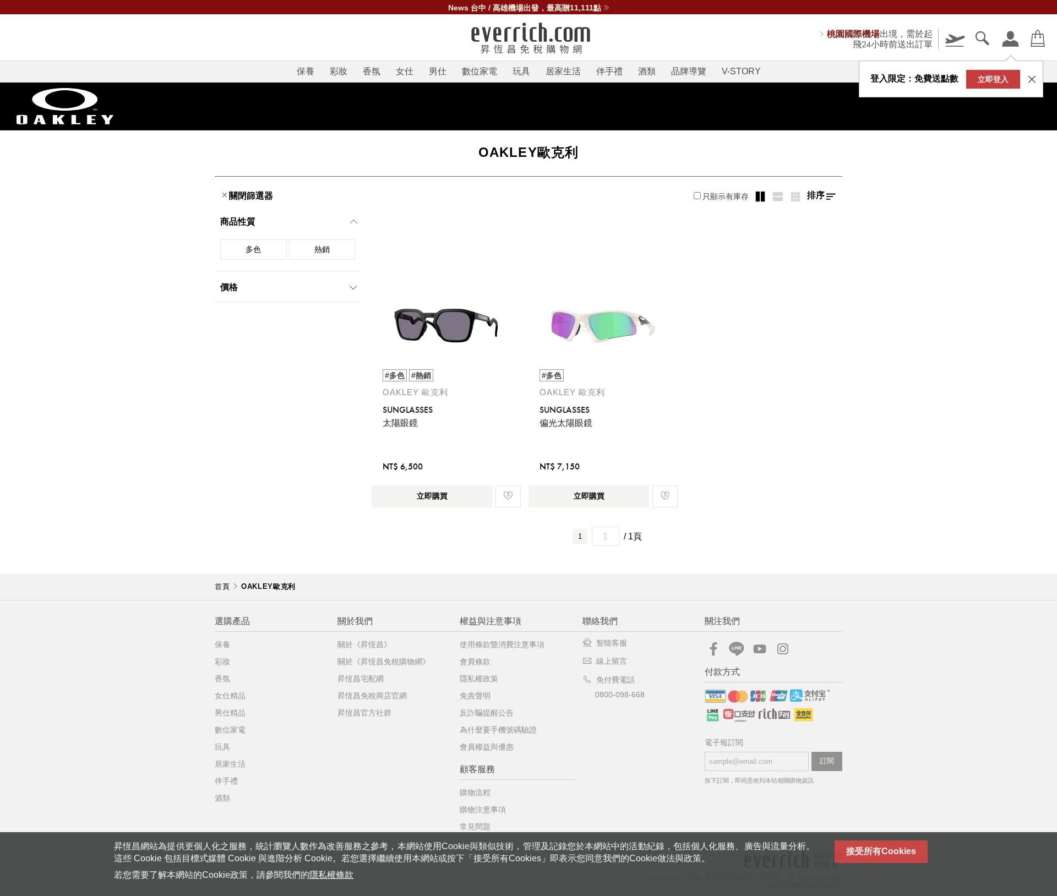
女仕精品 (230, 695)
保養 (305, 71)
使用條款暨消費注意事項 (502, 644)
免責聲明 (475, 695)
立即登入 (993, 79)
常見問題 (475, 826)
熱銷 (322, 249)
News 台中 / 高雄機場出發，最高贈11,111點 (524, 7)
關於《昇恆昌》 (364, 644)
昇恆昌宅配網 (360, 678)
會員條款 (475, 661)
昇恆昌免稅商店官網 (372, 695)
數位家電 (479, 71)
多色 (253, 249)
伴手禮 (609, 71)
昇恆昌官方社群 (364, 712)
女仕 (404, 71)
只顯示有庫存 (725, 196)
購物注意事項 (483, 809)
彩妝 (338, 71)
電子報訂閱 (724, 743)
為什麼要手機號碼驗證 (498, 729)
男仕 (437, 71)
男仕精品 (230, 712)
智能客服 (611, 642)
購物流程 (475, 792)
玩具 (521, 71)
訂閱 (827, 761)
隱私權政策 (479, 678)
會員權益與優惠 (487, 746)
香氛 (371, 71)
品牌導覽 (688, 71)
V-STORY (741, 71)
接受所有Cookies (881, 851)
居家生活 (563, 71)
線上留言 (611, 661)
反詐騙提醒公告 (487, 712)
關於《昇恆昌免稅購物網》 (383, 661)
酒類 (647, 71)
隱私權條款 (331, 874)
